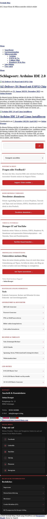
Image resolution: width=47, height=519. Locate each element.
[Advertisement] (23, 27)
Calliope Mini (14, 60)
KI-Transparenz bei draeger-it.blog (15, 510)
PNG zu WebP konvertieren (12, 318)
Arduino (12, 56)
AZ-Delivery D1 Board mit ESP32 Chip (23, 86)
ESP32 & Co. (14, 58)
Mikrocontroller (11, 54)
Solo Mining (9, 64)
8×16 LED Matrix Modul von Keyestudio (16, 376)
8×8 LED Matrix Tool (10, 371)
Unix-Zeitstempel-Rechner (11, 342)
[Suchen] (39, 146)
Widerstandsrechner (10, 358)
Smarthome (9, 50)
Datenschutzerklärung (11, 493)
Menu (2, 46)
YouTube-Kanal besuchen (23, 242)
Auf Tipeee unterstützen (22, 272)
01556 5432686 (14, 410)
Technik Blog (5, 3)
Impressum (7, 487)
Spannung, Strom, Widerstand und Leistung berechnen (20, 353)
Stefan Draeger (6, 93)
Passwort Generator (9, 312)
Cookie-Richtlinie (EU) (11, 504)
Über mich (9, 66)
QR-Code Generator (9, 307)
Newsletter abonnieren (22, 212)
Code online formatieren (11, 329)
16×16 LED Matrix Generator (13, 382)
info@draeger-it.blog (16, 413)
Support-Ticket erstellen (22, 182)
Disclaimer (7, 499)
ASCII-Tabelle (8, 347)
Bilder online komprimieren (12, 323)
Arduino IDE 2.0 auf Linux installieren (22, 116)
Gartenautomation (12, 52)
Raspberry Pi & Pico (17, 62)
